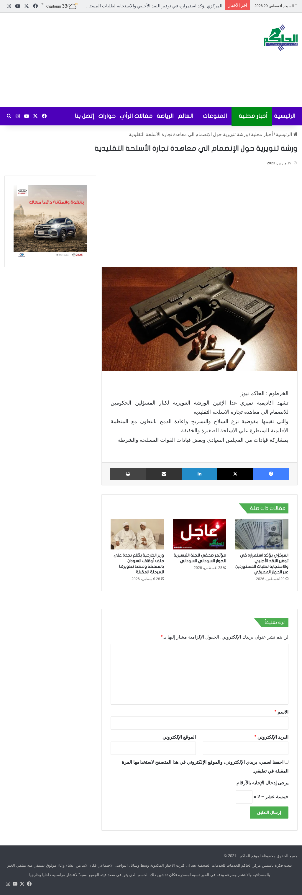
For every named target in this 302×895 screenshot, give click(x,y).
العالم (185, 116)
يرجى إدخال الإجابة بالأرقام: (261, 782)
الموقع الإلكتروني (179, 736)
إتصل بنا (84, 116)
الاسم (281, 711)
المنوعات (215, 116)
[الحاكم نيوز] (281, 37)
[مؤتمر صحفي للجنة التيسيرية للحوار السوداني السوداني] (199, 534)
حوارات (107, 116)
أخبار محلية (253, 116)
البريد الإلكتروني (271, 736)
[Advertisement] (100, 60)
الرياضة (165, 116)
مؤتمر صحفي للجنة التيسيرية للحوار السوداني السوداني (170, 5)
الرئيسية (285, 116)
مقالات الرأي (136, 116)
